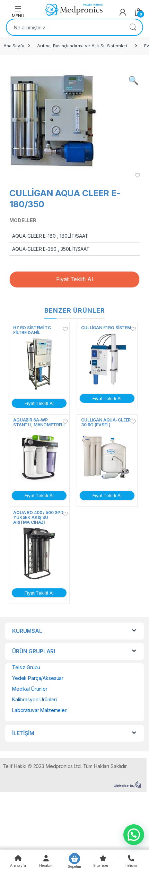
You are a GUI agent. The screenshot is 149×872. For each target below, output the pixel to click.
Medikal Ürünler (29, 689)
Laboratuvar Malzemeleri (40, 710)
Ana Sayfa (13, 45)
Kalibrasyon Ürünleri (34, 699)
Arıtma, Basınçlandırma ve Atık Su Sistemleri (82, 45)
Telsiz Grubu (26, 667)
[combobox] (65, 27)
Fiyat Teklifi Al (74, 279)
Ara (132, 27)
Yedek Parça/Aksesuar (37, 678)
